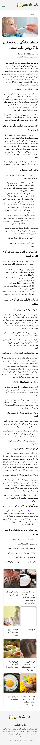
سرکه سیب (27, 510)
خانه (36, 15)
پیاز (36, 453)
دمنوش (35, 421)
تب (36, 74)
